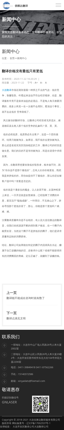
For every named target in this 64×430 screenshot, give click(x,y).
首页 (12, 58)
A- (41, 82)
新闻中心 (22, 58)
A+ (36, 82)
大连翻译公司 (41, 426)
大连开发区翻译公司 (23, 426)
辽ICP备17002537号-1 (38, 423)
